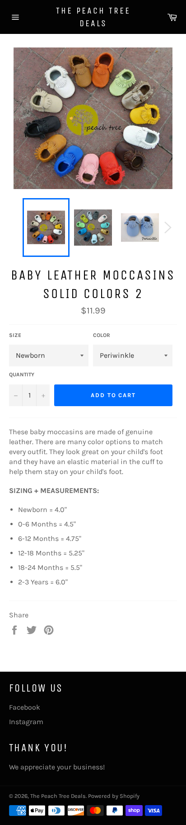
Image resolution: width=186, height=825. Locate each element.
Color (101, 335)
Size (15, 335)
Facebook (24, 707)
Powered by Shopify (114, 795)
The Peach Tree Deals (93, 16)
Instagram (26, 721)
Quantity (21, 374)
